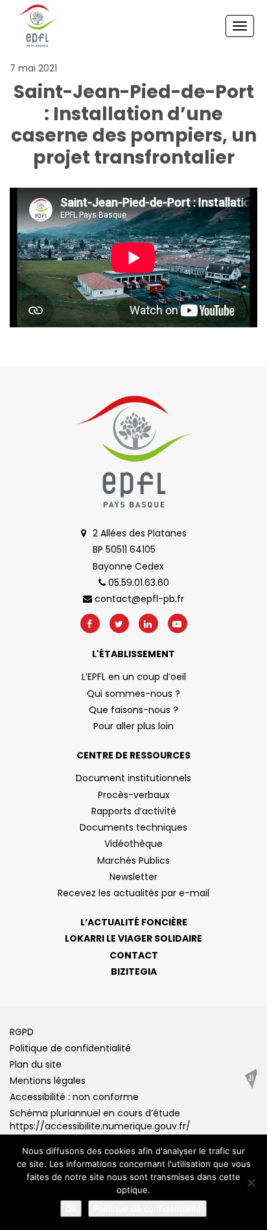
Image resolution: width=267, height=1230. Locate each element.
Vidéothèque (133, 843)
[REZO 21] (250, 1078)
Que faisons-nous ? (133, 709)
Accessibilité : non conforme (74, 1096)
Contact (134, 955)
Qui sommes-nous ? (133, 693)
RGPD (22, 1031)
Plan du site (36, 1064)
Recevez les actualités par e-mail (133, 892)
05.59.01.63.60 (137, 582)
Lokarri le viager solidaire (133, 938)
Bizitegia (134, 971)
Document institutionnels (133, 778)
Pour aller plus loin (133, 726)
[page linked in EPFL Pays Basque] (148, 623)
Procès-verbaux (134, 794)
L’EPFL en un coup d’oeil (134, 676)
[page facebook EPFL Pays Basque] (90, 623)
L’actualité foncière (133, 922)
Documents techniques (133, 827)
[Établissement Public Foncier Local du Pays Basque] (37, 26)
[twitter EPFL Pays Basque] (119, 623)
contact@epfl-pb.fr (138, 598)
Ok (70, 1208)
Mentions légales (48, 1080)
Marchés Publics (133, 860)
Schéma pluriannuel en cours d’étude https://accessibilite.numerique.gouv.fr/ (100, 1120)
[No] (250, 1182)
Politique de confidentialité (70, 1048)
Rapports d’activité (133, 811)
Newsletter (133, 876)
